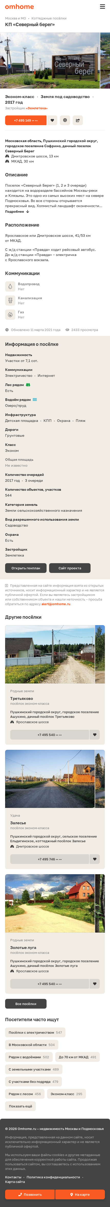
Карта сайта (15, 1182)
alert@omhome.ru (55, 604)
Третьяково (21, 698)
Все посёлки (25, 1004)
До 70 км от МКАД (77, 1057)
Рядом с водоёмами (29, 1057)
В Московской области (32, 1045)
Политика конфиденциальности (53, 1177)
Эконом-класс (66, 1094)
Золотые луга (23, 947)
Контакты (13, 1177)
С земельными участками (34, 1069)
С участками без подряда (33, 1082)
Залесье (18, 822)
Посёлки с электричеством (35, 1032)
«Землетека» (37, 108)
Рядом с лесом (25, 1094)
